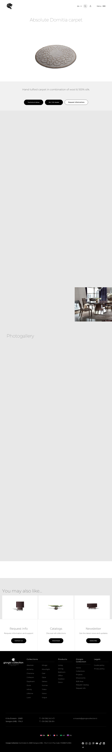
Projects (79, 675)
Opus (44, 677)
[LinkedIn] (104, 743)
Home (78, 668)
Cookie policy (99, 665)
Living (60, 665)
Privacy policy (99, 669)
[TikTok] (100, 743)
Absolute (30, 665)
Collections (80, 671)
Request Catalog (82, 685)
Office (60, 675)
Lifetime (30, 693)
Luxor (29, 697)
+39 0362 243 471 (48, 718)
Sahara (44, 681)
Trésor (44, 689)
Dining (60, 669)
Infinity (29, 689)
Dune (29, 685)
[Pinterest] (93, 743)
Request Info (81, 688)
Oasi (43, 673)
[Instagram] (86, 743)
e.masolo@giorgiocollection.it (85, 718)
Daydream (31, 681)
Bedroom (61, 672)
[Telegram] (83, 747)
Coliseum (30, 677)
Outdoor (61, 679)
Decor (60, 682)
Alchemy (30, 669)
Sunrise (45, 685)
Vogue (44, 697)
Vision (44, 693)
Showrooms (80, 678)
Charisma (30, 673)
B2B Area (79, 681)
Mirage (44, 665)
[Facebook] (83, 743)
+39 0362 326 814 (47, 721)
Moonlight (46, 669)
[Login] (91, 6)
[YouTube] (97, 743)
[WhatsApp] (90, 743)
